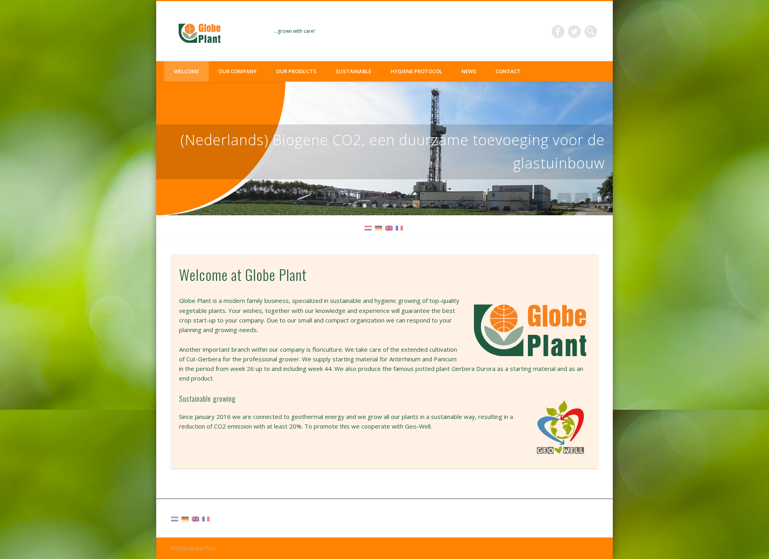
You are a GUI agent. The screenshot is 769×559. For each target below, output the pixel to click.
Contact (508, 71)
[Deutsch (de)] (378, 227)
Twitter (574, 31)
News (468, 71)
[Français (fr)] (399, 227)
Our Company (237, 71)
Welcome (186, 71)
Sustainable (353, 71)
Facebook (558, 31)
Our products (296, 71)
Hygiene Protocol (416, 71)
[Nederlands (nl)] (368, 227)
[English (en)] (389, 227)
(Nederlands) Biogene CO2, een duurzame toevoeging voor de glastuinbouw (393, 151)
